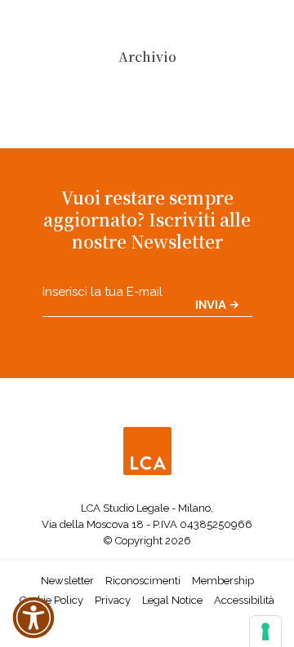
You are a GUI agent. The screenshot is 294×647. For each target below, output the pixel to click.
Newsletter (67, 580)
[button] (33, 617)
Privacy (113, 600)
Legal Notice (172, 600)
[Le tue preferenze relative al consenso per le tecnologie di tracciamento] (265, 631)
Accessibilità (244, 600)
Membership (223, 580)
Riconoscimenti (142, 580)
